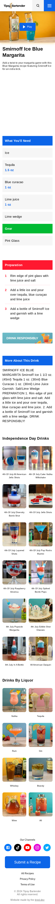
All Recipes (27, 873)
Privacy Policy (27, 879)
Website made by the (27, 900)
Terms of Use (27, 884)
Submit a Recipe (27, 862)
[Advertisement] (27, 103)
